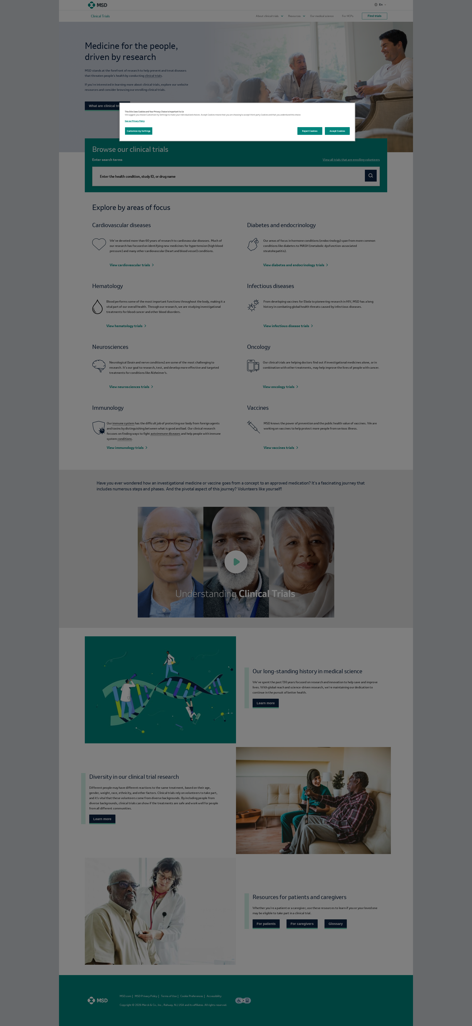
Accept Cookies (337, 131)
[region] (237, 122)
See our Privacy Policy (135, 121)
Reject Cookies (309, 131)
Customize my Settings (138, 131)
